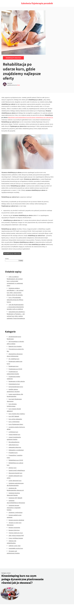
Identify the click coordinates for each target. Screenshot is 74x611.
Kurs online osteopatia (15, 419)
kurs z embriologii (14, 421)
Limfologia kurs (13, 432)
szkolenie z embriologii (15, 512)
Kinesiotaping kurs (14, 384)
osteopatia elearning (15, 447)
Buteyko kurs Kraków (15, 346)
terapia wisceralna (14, 527)
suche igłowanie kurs (15, 480)
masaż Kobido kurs (14, 434)
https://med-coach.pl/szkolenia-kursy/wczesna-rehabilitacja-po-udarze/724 (30, 117)
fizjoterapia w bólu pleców (17, 381)
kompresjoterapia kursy (16, 386)
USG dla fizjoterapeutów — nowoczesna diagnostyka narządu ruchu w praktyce (15, 307)
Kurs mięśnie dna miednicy (17, 414)
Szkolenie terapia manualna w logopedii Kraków (14, 508)
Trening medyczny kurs (16, 533)
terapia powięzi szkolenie (16, 520)
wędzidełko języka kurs (16, 548)
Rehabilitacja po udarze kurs (13, 57)
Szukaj (6, 258)
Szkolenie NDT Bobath (15, 498)
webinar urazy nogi (14, 545)
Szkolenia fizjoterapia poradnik (37, 3)
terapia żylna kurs (14, 530)
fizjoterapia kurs (13, 366)
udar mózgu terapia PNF (16, 535)
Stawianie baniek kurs (15, 473)
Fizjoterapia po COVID (15, 369)
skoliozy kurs (12, 468)
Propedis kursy (13, 452)
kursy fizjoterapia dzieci (16, 424)
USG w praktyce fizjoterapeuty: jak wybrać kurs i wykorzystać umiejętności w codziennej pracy (15, 281)
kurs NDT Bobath (14, 416)
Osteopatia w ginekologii (16, 450)
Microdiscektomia (14, 442)
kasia (18, 85)
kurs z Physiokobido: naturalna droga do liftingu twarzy (15, 300)
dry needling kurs (14, 359)
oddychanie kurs (14, 445)
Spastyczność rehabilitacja (17, 470)
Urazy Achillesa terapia (16, 538)
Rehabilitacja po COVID (16, 460)
